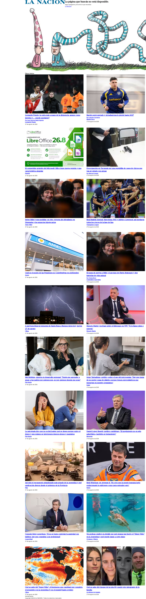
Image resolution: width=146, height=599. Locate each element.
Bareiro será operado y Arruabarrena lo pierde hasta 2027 (110, 115)
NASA (88, 488)
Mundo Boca (91, 119)
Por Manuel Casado (92, 173)
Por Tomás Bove (91, 278)
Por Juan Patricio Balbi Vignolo (34, 120)
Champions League (93, 225)
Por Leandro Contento (93, 117)
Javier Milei (28, 225)
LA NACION (68, 6)
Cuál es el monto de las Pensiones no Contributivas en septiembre (52, 273)
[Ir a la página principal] (45, 3)
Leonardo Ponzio (30, 122)
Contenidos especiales (94, 280)
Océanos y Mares (92, 539)
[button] (54, 94)
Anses (27, 275)
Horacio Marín (91, 331)
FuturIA (27, 173)
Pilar (26, 488)
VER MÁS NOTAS (29, 596)
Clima (27, 331)
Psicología (28, 382)
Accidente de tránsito (93, 592)
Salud (88, 385)
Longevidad (29, 539)
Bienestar (90, 436)
